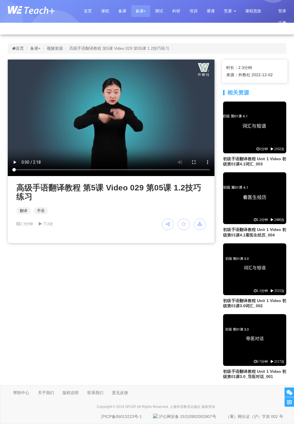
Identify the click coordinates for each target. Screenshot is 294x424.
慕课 (211, 11)
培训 (193, 11)
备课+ (141, 11)
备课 (122, 11)
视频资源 (55, 48)
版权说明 (71, 392)
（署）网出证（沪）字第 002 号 (254, 416)
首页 (88, 11)
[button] (230, 11)
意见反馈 (120, 392)
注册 (282, 22)
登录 (282, 11)
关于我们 (46, 392)
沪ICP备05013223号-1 (121, 416)
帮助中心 (21, 392)
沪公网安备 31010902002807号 (187, 416)
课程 (105, 11)
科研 (176, 11)
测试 (159, 11)
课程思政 (253, 11)
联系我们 (95, 392)
